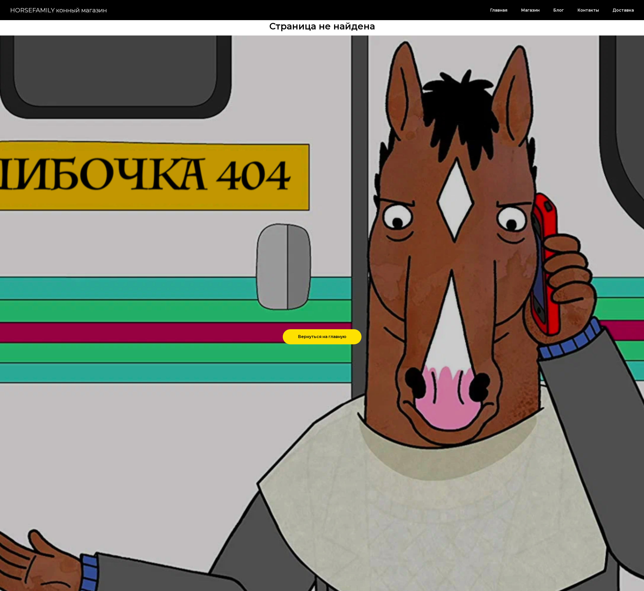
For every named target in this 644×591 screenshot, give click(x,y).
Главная (498, 10)
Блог (558, 10)
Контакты (588, 10)
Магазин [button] (530, 10)
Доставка (623, 10)
